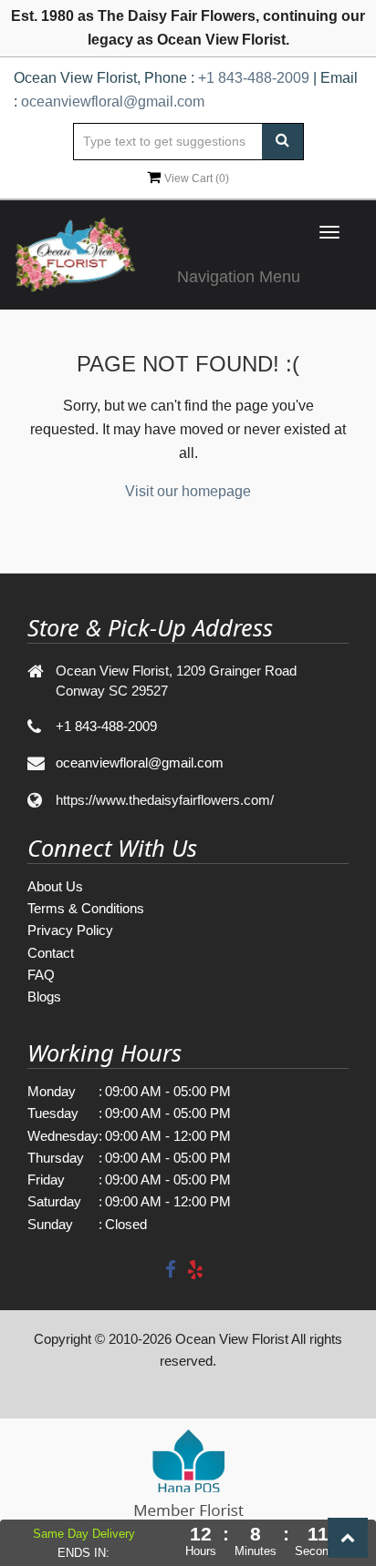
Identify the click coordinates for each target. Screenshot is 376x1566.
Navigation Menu (238, 277)
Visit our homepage (188, 491)
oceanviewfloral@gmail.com (112, 101)
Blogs (44, 996)
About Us (55, 886)
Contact (50, 953)
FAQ (41, 974)
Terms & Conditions (85, 908)
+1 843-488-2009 (253, 78)
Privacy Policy (70, 930)
